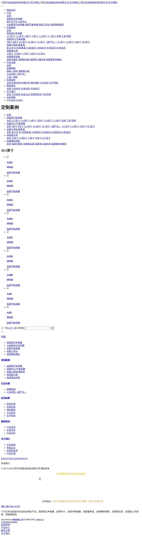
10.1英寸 (28, 126)
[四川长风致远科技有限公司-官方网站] (71, 2)
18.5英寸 (91, 126)
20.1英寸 (46, 138)
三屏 (69, 120)
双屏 (64, 120)
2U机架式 (36, 132)
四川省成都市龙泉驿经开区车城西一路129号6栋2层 (78, 501)
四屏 (74, 120)
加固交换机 (17, 144)
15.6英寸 (48, 120)
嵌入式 (15, 132)
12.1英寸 (16, 120)
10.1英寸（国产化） (51, 126)
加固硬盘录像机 (59, 144)
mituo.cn (40, 519)
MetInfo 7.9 (17, 519)
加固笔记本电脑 (14, 118)
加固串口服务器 (42, 144)
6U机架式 (66, 132)
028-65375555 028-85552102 (14, 458)
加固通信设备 (13, 141)
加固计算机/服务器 (16, 129)
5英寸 (14, 126)
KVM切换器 (25, 132)
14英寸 (32, 120)
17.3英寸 (57, 120)
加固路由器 (28, 144)
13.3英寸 (25, 120)
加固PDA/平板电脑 (16, 123)
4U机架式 (56, 132)
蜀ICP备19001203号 (10, 506)
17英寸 (31, 138)
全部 (9, 16)
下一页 (13, 328)
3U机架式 (46, 132)
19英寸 (38, 138)
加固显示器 (12, 135)
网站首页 (11, 10)
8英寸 (20, 126)
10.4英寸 (37, 126)
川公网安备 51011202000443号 (71, 473)
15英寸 (40, 120)
